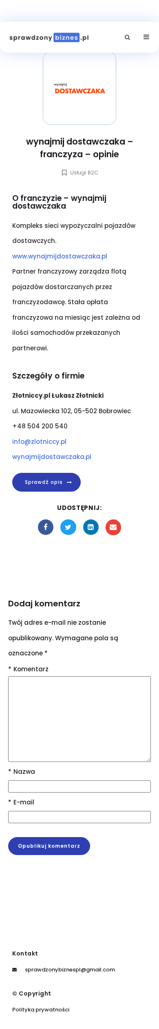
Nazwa (21, 771)
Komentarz (28, 669)
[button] (127, 37)
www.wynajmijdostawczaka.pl (59, 256)
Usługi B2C (84, 172)
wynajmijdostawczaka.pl (51, 456)
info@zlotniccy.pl (39, 441)
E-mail (21, 802)
